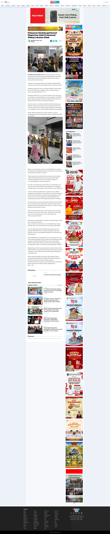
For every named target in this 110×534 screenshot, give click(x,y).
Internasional (25, 522)
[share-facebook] (51, 41)
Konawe (24, 519)
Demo (45, 523)
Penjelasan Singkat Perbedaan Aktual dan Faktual (77, 148)
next (74, 503)
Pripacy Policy (79, 518)
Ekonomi (13, 5)
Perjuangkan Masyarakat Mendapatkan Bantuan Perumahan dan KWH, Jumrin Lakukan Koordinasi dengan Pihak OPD (53, 329)
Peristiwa (35, 518)
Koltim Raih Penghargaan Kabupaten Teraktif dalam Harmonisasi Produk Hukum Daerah (51, 319)
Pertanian (35, 519)
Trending (106, 2)
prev (73, 503)
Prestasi (93, 5)
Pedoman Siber (72, 516)
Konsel (32, 5)
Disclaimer (77, 516)
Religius (98, 5)
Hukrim (46, 5)
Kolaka (80, 5)
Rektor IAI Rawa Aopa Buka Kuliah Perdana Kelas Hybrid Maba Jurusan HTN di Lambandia (53, 310)
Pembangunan (74, 5)
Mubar (35, 526)
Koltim (2, 5)
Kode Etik (82, 516)
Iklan (45, 518)
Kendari (28, 5)
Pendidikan (57, 5)
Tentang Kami (79, 515)
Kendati (56, 525)
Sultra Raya (8, 5)
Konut (24, 526)
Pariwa (24, 528)
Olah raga (46, 521)
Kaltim (56, 523)
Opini (45, 519)
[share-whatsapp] (56, 41)
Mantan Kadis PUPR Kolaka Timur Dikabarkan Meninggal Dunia (77, 163)
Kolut (56, 522)
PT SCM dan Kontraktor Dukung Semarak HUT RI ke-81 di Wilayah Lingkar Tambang (53, 290)
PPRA (78, 519)
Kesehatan (68, 5)
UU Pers (81, 519)
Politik (37, 5)
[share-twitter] (54, 41)
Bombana (35, 521)
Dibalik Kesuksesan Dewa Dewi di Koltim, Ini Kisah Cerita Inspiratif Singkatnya (77, 141)
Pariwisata (46, 522)
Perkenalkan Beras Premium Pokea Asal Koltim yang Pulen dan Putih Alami (77, 134)
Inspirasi (41, 5)
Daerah (18, 5)
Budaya (51, 5)
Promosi (24, 525)
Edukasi (23, 5)
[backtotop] (55, 531)
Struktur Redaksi (73, 515)
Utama (35, 510)
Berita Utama (36, 522)
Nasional (62, 5)
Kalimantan (46, 525)
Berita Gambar (36, 523)
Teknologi (36, 525)
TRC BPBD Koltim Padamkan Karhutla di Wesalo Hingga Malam (77, 156)
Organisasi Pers (73, 519)
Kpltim (56, 526)
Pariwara (56, 518)
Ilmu (55, 521)
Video (24, 523)
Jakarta (89, 5)
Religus (35, 528)
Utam (45, 528)
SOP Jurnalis (73, 518)
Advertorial (104, 5)
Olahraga (25, 521)
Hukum (84, 5)
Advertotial (46, 526)
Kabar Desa (57, 519)
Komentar (60, 40)
